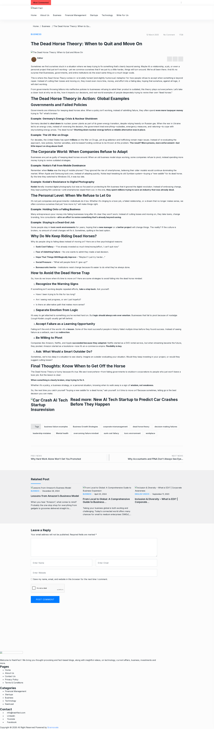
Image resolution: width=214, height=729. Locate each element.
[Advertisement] (74, 634)
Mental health (62, 433)
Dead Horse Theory (57, 78)
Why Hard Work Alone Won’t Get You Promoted (56, 457)
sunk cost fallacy (111, 433)
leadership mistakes (42, 433)
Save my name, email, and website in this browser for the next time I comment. (70, 579)
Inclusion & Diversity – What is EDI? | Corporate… (156, 500)
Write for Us (122, 15)
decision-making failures (166, 426)
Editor (40, 58)
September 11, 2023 (160, 494)
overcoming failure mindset (86, 433)
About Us (44, 15)
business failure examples (56, 426)
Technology (107, 15)
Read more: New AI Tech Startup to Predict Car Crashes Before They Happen (124, 402)
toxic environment (132, 433)
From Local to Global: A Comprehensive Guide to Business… (106, 500)
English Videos (142, 494)
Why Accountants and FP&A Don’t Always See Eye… (155, 457)
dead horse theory (141, 426)
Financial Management (75, 15)
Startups (94, 15)
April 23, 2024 (100, 494)
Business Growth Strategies (85, 426)
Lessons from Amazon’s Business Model (55, 495)
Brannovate (52, 727)
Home (34, 15)
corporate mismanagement (115, 426)
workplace (150, 433)
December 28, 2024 (51, 491)
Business (57, 15)
